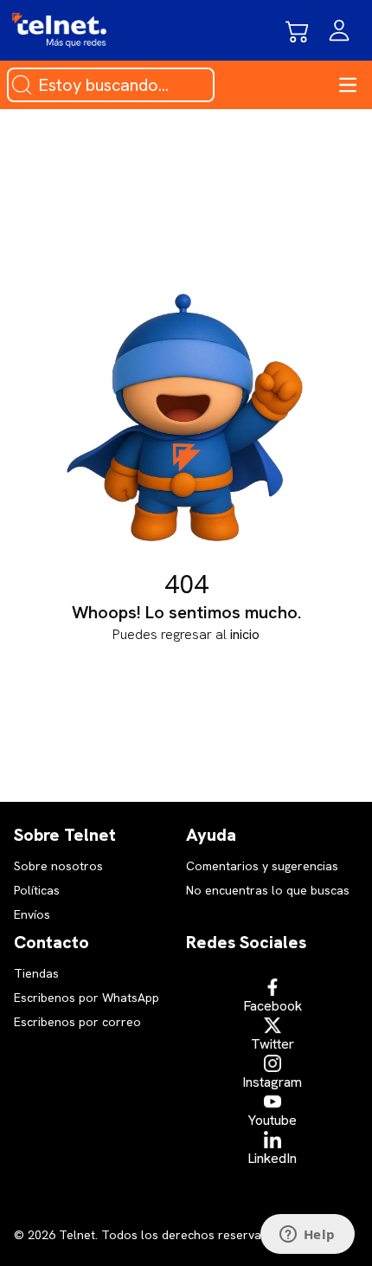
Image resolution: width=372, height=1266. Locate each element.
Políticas (37, 890)
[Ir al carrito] (297, 30)
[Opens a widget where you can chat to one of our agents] (307, 1235)
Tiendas (36, 973)
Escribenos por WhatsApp (86, 997)
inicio (245, 634)
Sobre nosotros (58, 866)
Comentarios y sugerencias (262, 866)
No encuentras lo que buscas (268, 890)
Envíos (32, 914)
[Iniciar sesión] (339, 30)
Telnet (75, 1235)
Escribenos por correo (77, 1022)
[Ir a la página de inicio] (59, 30)
